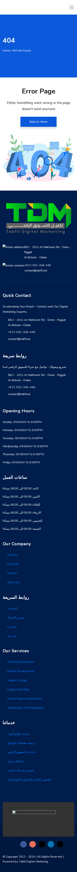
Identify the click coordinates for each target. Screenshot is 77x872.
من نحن (11, 636)
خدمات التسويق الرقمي (21, 752)
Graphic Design (17, 680)
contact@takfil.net (36, 271)
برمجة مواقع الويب (18, 734)
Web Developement (20, 662)
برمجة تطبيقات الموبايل (21, 743)
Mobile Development (21, 671)
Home (6, 50)
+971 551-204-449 (38, 265)
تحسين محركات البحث (20, 770)
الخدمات (12, 608)
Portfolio (13, 564)
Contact (12, 573)
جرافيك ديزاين (15, 761)
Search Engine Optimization (24, 699)
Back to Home (38, 122)
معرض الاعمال (16, 618)
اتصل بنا (11, 627)
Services (12, 555)
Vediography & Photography (25, 708)
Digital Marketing (18, 690)
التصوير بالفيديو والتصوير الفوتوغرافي (29, 780)
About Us (13, 582)
